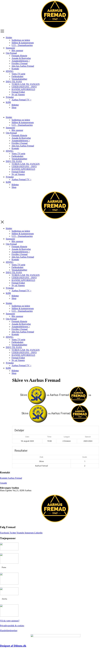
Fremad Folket (18, 92)
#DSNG (9, 71)
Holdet (9, 37)
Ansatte (3, 483)
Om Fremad (11, 53)
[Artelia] (9, 594)
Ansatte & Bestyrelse (21, 58)
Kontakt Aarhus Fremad (11, 478)
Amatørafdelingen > (21, 61)
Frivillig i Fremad (19, 63)
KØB (8, 102)
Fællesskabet (17, 76)
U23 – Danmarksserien (22, 45)
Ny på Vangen (18, 94)
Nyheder (10, 97)
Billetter (15, 105)
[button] (55, 112)
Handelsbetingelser (8, 630)
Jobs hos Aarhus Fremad (23, 66)
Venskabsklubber (19, 79)
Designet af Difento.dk (13, 645)
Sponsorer (10, 48)
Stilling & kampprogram (23, 42)
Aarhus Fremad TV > (21, 99)
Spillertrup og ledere (21, 40)
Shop (14, 107)
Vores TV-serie (18, 74)
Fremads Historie (19, 55)
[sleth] (9, 549)
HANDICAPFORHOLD (23, 89)
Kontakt (15, 68)
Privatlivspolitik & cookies (12, 625)
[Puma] (9, 563)
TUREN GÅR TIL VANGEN (26, 84)
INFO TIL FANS (14, 81)
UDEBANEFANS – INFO (24, 87)
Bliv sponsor (17, 50)
